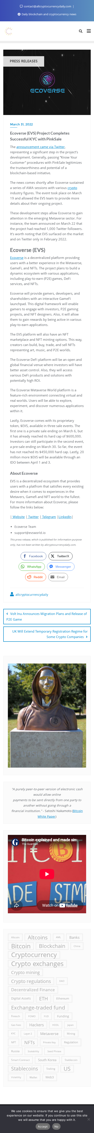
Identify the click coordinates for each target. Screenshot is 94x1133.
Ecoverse (16, 257)
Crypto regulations (31, 981)
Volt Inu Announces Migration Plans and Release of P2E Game (46, 616)
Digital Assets (21, 998)
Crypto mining (25, 972)
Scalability (33, 1051)
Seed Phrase (54, 1051)
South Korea (47, 1060)
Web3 (49, 1077)
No (56, 1126)
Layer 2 (28, 1033)
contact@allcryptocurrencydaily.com (47, 6)
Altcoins (38, 937)
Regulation (71, 1042)
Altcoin (15, 937)
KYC (13, 1033)
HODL (55, 1025)
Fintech (15, 1016)
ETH (43, 998)
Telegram (48, 517)
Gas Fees (16, 1025)
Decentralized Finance (33, 990)
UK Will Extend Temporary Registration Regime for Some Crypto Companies (50, 634)
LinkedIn (65, 517)
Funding (63, 1016)
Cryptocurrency (34, 955)
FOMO (32, 1016)
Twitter (33, 517)
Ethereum (62, 998)
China (77, 946)
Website (18, 517)
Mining (71, 1033)
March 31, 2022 (21, 124)
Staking (50, 1068)
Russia (15, 1051)
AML (58, 937)
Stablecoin (71, 1060)
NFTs (29, 1042)
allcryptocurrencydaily (31, 595)
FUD (46, 1016)
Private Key (49, 1042)
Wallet (33, 1077)
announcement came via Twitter (40, 147)
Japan (70, 1025)
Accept (43, 1126)
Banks (74, 937)
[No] (88, 1119)
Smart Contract (20, 1060)
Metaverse (49, 1033)
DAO (61, 981)
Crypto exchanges (37, 964)
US (67, 1068)
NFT (13, 1042)
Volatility (16, 1077)
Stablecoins (24, 1068)
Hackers (36, 1024)
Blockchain (52, 945)
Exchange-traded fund (38, 1007)
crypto (72, 188)
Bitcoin (21, 946)
